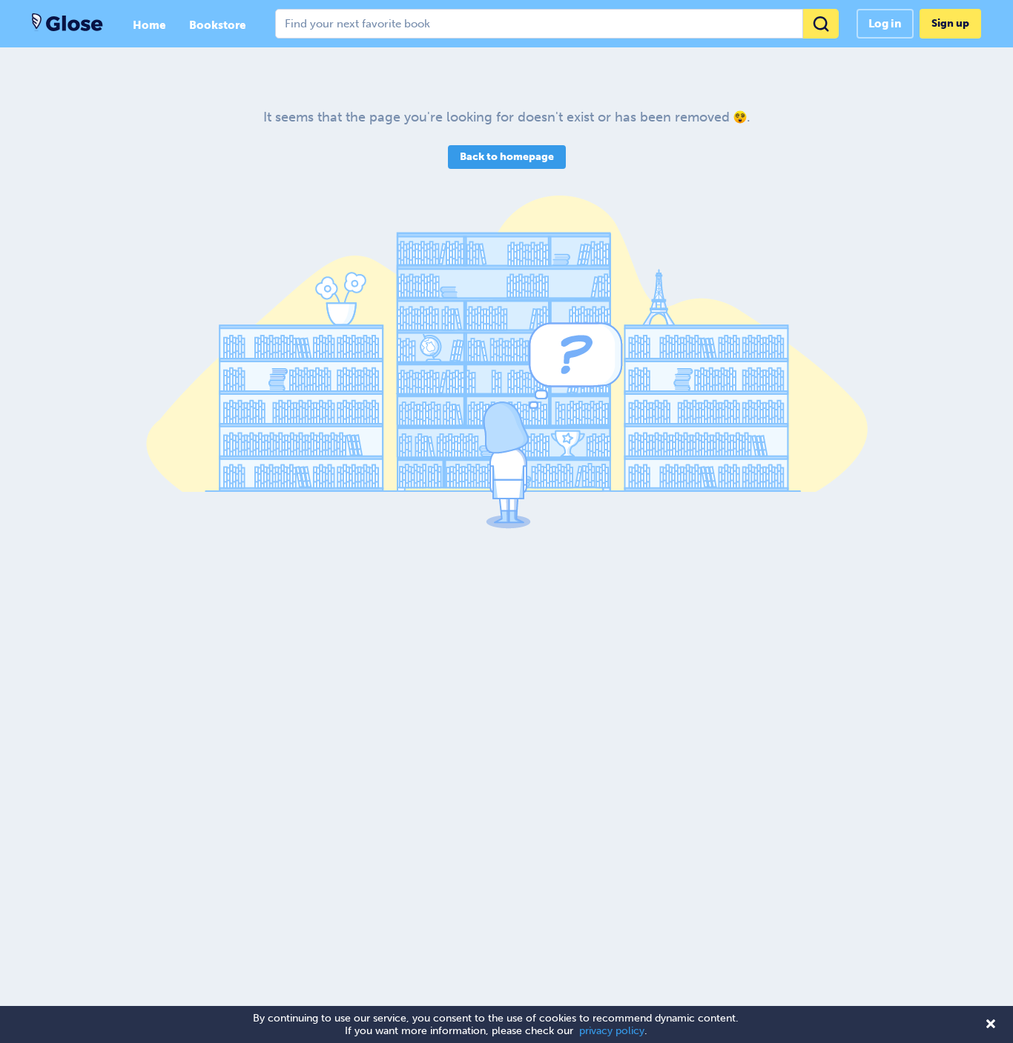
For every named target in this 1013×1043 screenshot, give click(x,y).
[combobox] (557, 24)
